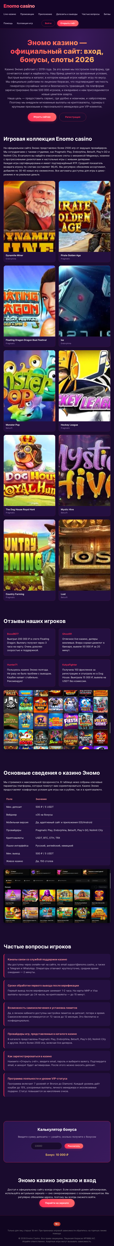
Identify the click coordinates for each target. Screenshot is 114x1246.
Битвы (107, 14)
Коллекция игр (25, 23)
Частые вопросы (91, 14)
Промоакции (27, 14)
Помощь (8, 23)
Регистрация (72, 116)
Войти (48, 23)
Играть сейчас (42, 116)
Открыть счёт (67, 23)
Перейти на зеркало (57, 1202)
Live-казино (10, 14)
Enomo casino (19, 6)
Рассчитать (74, 1146)
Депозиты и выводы (66, 14)
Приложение (45, 14)
